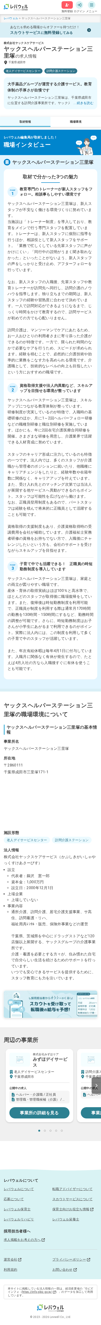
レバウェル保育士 (17, 1209)
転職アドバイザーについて (72, 1189)
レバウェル (11, 18)
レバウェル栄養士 (65, 1219)
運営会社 (10, 1259)
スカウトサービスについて (72, 1199)
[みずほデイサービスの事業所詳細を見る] (39, 1085)
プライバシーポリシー (69, 1259)
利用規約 (10, 1269)
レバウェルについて (19, 1189)
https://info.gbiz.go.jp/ (37, 1292)
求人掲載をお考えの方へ (22, 1240)
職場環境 (76, 121)
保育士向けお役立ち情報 (70, 1209)
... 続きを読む (83, 103)
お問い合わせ (62, 1269)
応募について (14, 1199)
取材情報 (25, 121)
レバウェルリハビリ (19, 1219)
